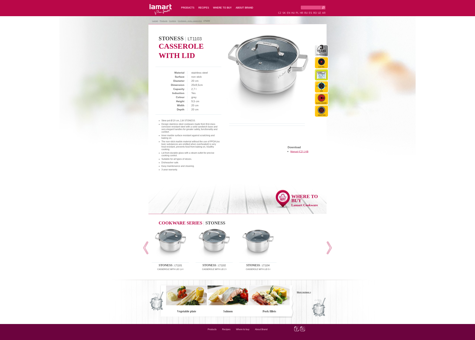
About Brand (244, 7)
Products (187, 7)
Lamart (156, 6)
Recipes (203, 7)
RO (315, 13)
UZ (319, 13)
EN (288, 13)
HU (293, 13)
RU (306, 13)
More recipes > (304, 292)
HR (301, 13)
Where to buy (222, 7)
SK (284, 13)
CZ (279, 13)
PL (297, 13)
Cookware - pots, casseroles (190, 21)
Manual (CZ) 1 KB (299, 151)
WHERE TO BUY (304, 200)
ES (310, 13)
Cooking (172, 21)
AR (323, 13)
